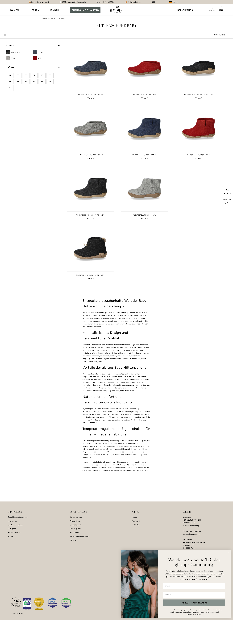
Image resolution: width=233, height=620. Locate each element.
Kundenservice (76, 517)
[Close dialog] (228, 552)
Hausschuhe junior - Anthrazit (198, 95)
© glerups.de (16, 613)
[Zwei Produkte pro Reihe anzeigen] (5, 35)
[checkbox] (22, 52)
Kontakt (11, 536)
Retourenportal (14, 533)
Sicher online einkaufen (80, 536)
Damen (14, 10)
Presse (134, 517)
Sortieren (220, 35)
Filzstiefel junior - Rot (198, 155)
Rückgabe (12, 529)
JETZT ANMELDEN (194, 602)
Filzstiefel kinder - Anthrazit (90, 275)
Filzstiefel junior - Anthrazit (90, 215)
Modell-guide (75, 529)
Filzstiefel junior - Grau (144, 215)
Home (44, 18)
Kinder (54, 10)
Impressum (12, 521)
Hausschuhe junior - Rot (144, 95)
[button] (16, 602)
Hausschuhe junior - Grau (90, 155)
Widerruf (73, 540)
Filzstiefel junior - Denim (144, 155)
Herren (34, 10)
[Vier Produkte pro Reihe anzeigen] (9, 35)
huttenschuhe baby (56, 18)
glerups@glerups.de (191, 534)
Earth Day (136, 525)
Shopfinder (74, 533)
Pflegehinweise (76, 521)
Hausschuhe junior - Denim (90, 95)
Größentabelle (76, 525)
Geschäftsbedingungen (18, 517)
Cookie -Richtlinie (15, 525)
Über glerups (184, 10)
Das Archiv (136, 521)
